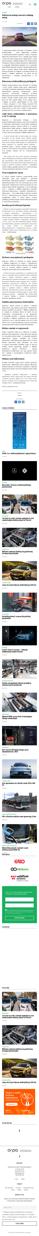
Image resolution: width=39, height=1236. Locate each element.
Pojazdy (18, 1188)
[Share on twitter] (32, 23)
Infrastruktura (28, 1188)
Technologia (5, 549)
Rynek (3, 451)
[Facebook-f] (19, 1131)
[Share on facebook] (28, 23)
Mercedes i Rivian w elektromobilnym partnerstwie (16, 486)
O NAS (9, 7)
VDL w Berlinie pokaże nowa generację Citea (19, 816)
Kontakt (17, 7)
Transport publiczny (7, 681)
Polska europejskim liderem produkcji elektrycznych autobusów (16, 684)
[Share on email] (35, 23)
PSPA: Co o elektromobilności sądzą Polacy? (19, 453)
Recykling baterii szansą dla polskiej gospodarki (16, 617)
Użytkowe (4, 12)
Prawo (19, 1190)
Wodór (26, 1190)
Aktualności (5, 516)
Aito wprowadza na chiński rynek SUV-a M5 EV (18, 784)
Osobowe (4, 582)
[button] (35, 4)
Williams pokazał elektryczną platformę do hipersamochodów (17, 552)
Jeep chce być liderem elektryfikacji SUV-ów (19, 585)
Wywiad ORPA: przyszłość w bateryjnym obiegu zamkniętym (17, 717)
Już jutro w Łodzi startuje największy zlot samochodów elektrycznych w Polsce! (18, 519)
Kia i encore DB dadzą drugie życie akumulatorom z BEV (15, 751)
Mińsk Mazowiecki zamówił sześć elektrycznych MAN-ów (15, 849)
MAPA (22, 1179)
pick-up (19, 395)
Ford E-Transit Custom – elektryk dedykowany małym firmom (15, 651)
